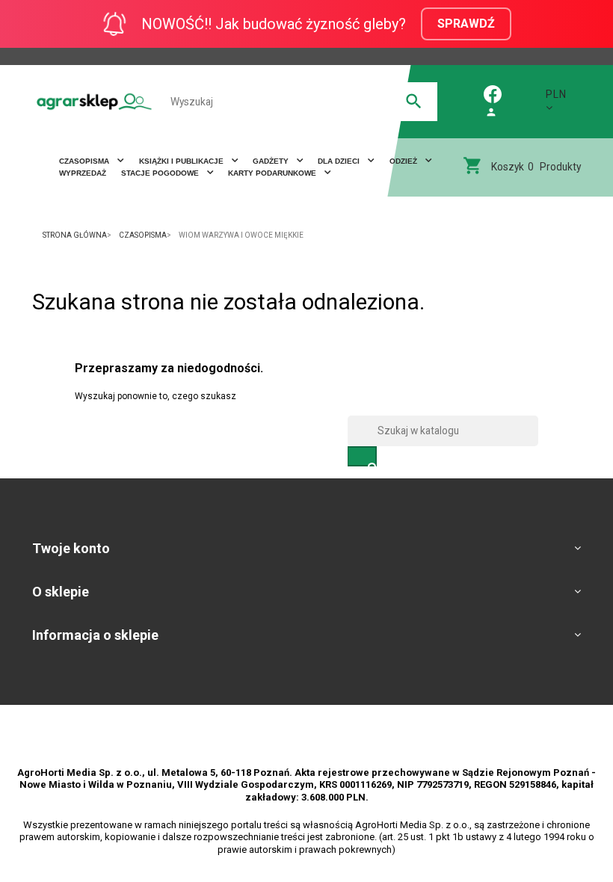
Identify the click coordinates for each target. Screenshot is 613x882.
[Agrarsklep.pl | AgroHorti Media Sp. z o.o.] (94, 101)
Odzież (404, 161)
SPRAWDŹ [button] (466, 23)
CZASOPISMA (85, 161)
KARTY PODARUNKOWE (273, 173)
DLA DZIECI (340, 161)
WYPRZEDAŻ (82, 173)
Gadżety (272, 161)
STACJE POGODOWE (161, 173)
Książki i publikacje (182, 161)
